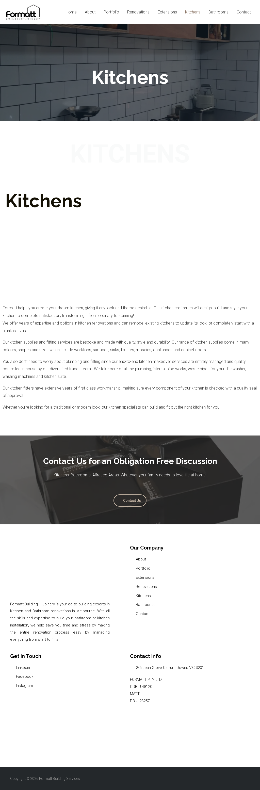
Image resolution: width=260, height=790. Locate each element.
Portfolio (111, 12)
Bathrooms (218, 12)
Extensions (167, 12)
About (90, 12)
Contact (244, 12)
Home (71, 12)
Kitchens (192, 12)
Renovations (138, 12)
